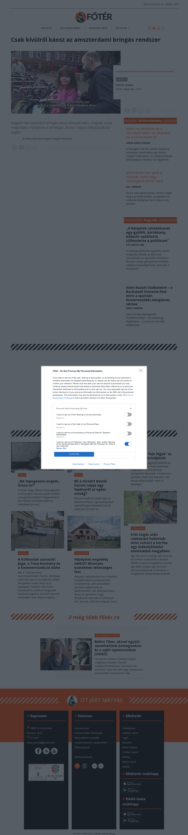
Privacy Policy (110, 464)
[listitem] (94, 408)
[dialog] (94, 417)
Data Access (94, 464)
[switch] (128, 414)
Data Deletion (78, 464)
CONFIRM (74, 454)
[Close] (141, 371)
